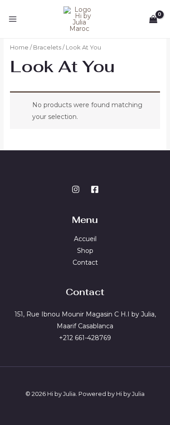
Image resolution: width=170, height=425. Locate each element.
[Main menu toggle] (13, 19)
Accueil (85, 239)
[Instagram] (76, 189)
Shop (85, 251)
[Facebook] (95, 189)
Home (19, 47)
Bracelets (47, 47)
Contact (85, 262)
